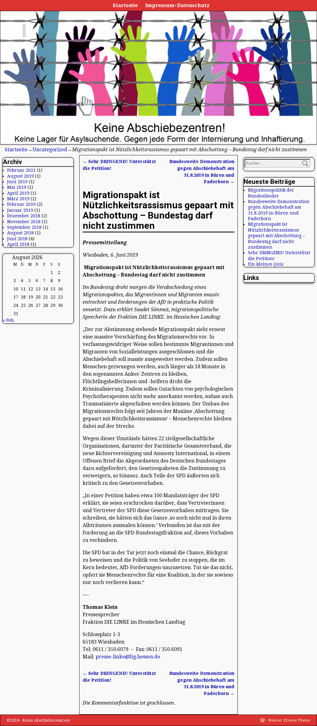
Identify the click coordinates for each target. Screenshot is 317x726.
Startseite (125, 5)
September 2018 (24, 227)
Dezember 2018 (23, 215)
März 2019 (18, 198)
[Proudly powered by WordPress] (262, 720)
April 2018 (18, 244)
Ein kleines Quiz (266, 264)
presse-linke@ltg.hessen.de (128, 657)
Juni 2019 (17, 181)
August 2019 (20, 176)
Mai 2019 (16, 187)
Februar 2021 (21, 170)
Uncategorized (50, 150)
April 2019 (18, 193)
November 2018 (24, 221)
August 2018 (20, 232)
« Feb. (9, 320)
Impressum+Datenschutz (177, 5)
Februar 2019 (21, 204)
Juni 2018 (17, 238)
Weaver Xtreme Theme (289, 720)
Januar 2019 (20, 210)
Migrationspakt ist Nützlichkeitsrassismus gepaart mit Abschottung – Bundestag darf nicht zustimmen (276, 236)
